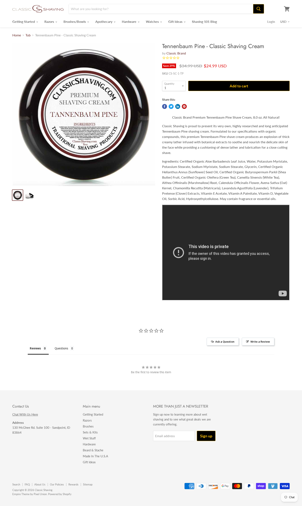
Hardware (129, 21)
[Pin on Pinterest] (184, 106)
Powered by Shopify (59, 494)
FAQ (27, 484)
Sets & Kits (90, 432)
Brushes (88, 426)
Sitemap (87, 484)
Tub (28, 35)
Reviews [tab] (35, 348)
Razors (49, 21)
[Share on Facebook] (164, 106)
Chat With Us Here (25, 414)
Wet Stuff (89, 438)
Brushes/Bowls (75, 21)
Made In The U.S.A (95, 456)
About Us (39, 484)
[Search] (258, 9)
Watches (153, 21)
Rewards (73, 484)
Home (16, 35)
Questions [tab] (61, 348)
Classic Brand (176, 53)
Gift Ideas (175, 21)
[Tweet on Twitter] (171, 106)
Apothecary (104, 21)
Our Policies (57, 484)
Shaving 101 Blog (204, 21)
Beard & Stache (93, 450)
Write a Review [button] (260, 341)
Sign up (206, 436)
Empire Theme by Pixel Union (29, 494)
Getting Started (24, 21)
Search (16, 484)
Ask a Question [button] (224, 341)
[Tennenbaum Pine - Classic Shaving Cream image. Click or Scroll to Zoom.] (83, 114)
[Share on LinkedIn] (177, 106)
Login (271, 21)
